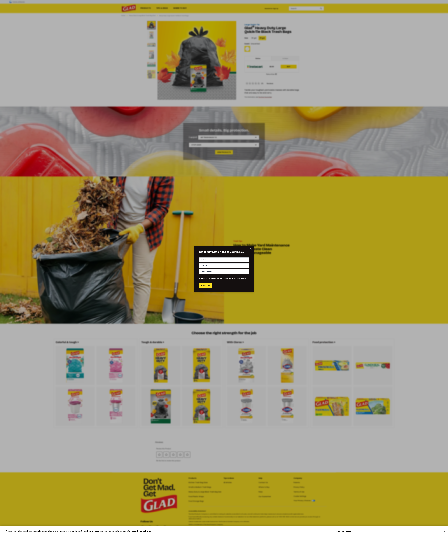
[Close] (444, 531)
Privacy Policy (236, 279)
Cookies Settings (343, 531)
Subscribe (205, 285)
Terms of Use (223, 279)
